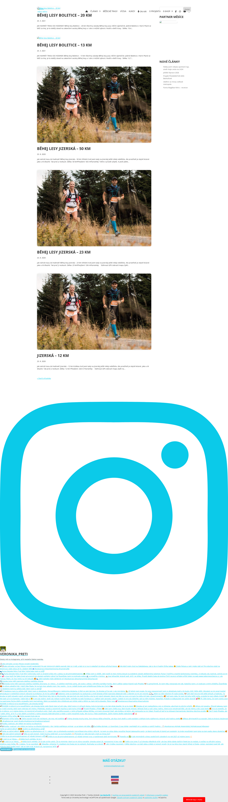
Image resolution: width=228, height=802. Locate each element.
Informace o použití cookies (157, 795)
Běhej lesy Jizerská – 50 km (64, 148)
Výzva (123, 11)
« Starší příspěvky (44, 378)
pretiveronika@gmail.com (114, 766)
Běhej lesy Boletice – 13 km (64, 44)
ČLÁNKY (94, 11)
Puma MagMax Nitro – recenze (175, 87)
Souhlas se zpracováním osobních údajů (128, 795)
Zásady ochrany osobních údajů (129, 797)
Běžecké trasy (110, 11)
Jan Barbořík (105, 795)
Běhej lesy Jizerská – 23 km (64, 252)
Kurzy (132, 11)
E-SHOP (166, 11)
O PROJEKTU (155, 11)
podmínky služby (151, 797)
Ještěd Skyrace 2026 (171, 72)
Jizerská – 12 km (53, 355)
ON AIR (143, 11)
